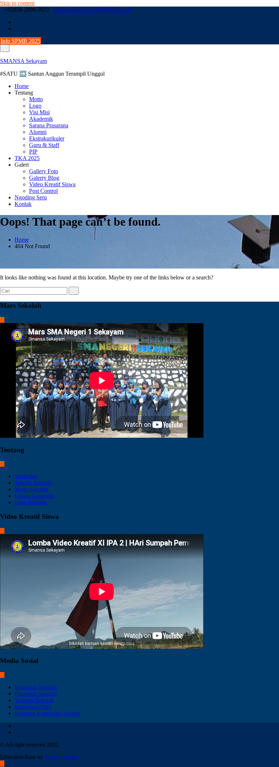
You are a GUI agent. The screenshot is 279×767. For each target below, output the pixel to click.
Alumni (37, 132)
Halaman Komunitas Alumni (47, 713)
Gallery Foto (43, 171)
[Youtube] (17, 28)
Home (22, 86)
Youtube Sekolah (34, 700)
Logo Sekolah (31, 502)
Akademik (41, 119)
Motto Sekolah (31, 489)
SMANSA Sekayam (23, 61)
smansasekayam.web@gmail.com (92, 10)
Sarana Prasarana (48, 125)
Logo (35, 106)
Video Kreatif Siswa (52, 184)
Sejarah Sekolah (33, 483)
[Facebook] (17, 22)
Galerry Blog (44, 178)
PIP (33, 151)
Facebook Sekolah (36, 694)
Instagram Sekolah (36, 687)
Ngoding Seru (31, 197)
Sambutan (26, 476)
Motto (36, 99)
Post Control (43, 191)
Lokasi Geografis (34, 496)
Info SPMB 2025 (20, 41)
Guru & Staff (44, 145)
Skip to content (17, 3)
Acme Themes (61, 757)
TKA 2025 (27, 158)
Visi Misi (39, 112)
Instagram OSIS (33, 707)
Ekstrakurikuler (46, 138)
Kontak (23, 204)
